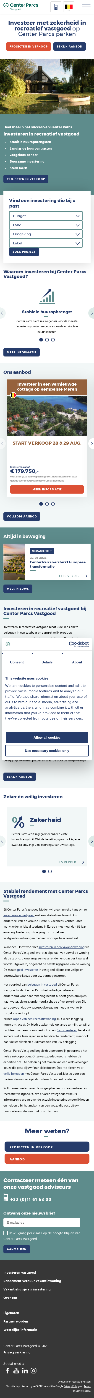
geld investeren (27, 969)
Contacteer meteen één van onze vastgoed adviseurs (40, 1184)
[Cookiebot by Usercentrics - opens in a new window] (69, 644)
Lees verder (47, 562)
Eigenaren (11, 1313)
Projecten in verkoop (29, 46)
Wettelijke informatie (20, 1329)
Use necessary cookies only (47, 751)
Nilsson (87, 1381)
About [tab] (77, 662)
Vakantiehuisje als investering (27, 1289)
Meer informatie (21, 352)
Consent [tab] (17, 662)
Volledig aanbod (22, 516)
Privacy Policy (71, 1386)
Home (20, 6)
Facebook (7, 1370)
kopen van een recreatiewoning (34, 1019)
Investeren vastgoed (19, 1272)
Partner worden (15, 1321)
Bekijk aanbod (69, 46)
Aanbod (17, 1159)
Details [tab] (47, 662)
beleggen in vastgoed (42, 984)
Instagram (33, 1370)
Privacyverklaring (17, 1352)
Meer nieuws (18, 588)
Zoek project (24, 251)
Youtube (16, 1370)
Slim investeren (67, 1030)
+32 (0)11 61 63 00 (30, 1199)
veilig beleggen (13, 1073)
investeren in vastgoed (18, 915)
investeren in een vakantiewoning (62, 947)
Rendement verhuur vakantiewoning (32, 1281)
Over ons (10, 1297)
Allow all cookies (47, 737)
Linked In (25, 1370)
